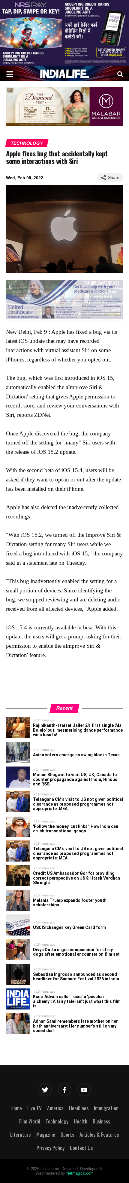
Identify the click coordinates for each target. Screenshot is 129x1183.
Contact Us (81, 1147)
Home (16, 1108)
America (55, 1108)
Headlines (78, 1108)
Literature (20, 1134)
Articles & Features (99, 1134)
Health (80, 1121)
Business (101, 1121)
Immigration (106, 1108)
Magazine (45, 1134)
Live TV (34, 1108)
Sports (67, 1134)
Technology (27, 143)
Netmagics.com (80, 1173)
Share (113, 177)
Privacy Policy (50, 1147)
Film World (29, 1121)
